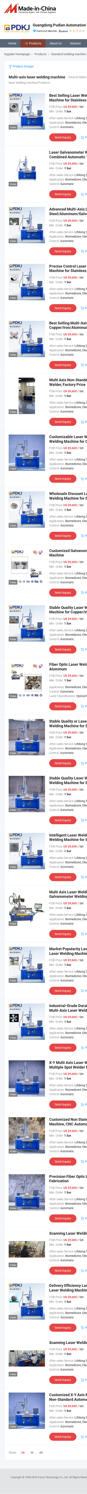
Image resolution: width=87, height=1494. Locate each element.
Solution (75, 43)
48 (41, 1452)
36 (32, 1452)
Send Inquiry (63, 137)
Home (12, 43)
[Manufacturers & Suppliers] (30, 8)
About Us (56, 43)
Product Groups (23, 66)
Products (35, 43)
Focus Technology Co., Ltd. (53, 1477)
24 (22, 1452)
